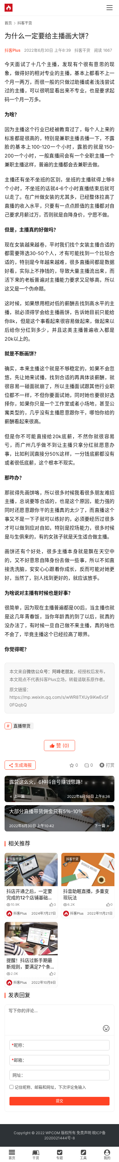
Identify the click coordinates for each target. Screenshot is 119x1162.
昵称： (19, 1045)
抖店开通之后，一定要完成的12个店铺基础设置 (29, 894)
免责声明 (84, 1133)
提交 (59, 1101)
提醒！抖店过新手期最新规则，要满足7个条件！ (29, 963)
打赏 (105, 764)
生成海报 (22, 765)
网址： (19, 1075)
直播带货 (22, 725)
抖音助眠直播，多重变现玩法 (86, 894)
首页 (8, 23)
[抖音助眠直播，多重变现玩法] (87, 869)
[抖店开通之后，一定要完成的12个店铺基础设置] (31, 869)
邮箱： (19, 1060)
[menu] (109, 7)
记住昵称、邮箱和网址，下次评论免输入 (49, 1087)
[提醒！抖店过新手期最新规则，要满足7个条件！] (31, 938)
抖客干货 (82, 50)
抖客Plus (12, 50)
